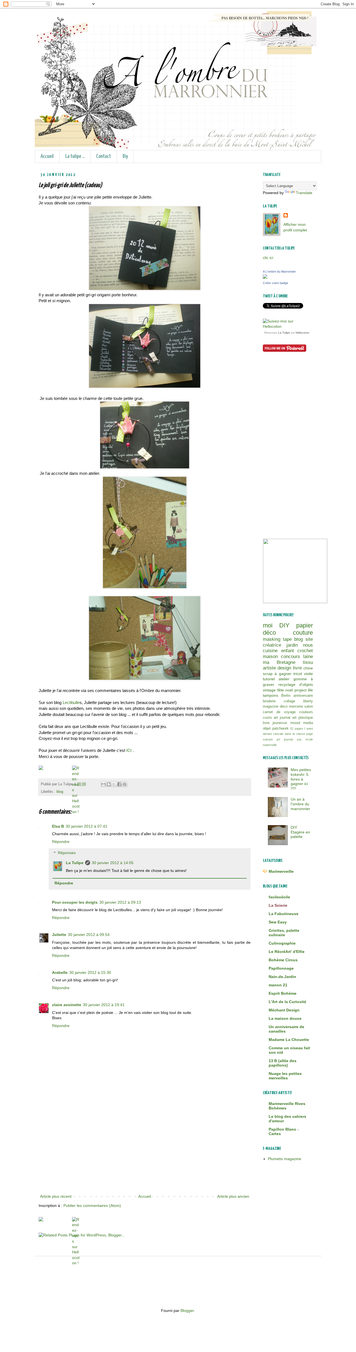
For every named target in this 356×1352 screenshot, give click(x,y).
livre (297, 668)
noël (289, 690)
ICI (129, 750)
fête (280, 690)
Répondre (61, 841)
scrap (268, 673)
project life (304, 690)
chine (308, 668)
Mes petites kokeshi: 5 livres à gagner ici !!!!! (301, 779)
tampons (270, 695)
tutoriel (269, 679)
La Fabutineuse (283, 913)
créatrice (272, 645)
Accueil (47, 156)
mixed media (301, 723)
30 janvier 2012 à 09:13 (120, 902)
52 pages (296, 728)
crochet (305, 650)
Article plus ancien (233, 1196)
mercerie (296, 706)
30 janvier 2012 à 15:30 (90, 972)
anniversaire (303, 696)
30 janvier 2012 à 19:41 (104, 1005)
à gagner (283, 673)
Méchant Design (284, 1010)
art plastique (302, 718)
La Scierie (278, 905)
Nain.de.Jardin (282, 976)
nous (308, 645)
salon (308, 706)
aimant (267, 733)
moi (268, 625)
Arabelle (60, 972)
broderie (269, 701)
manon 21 (278, 985)
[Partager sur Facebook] (119, 784)
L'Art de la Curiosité (287, 1001)
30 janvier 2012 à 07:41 (86, 826)
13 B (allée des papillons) (282, 1062)
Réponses (67, 853)
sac (299, 739)
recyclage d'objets (295, 684)
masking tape (277, 639)
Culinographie (282, 943)
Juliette (59, 934)
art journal (282, 718)
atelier (284, 679)
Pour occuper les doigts (75, 902)
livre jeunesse (275, 723)
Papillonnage (281, 968)
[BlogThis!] (109, 784)
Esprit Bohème (282, 993)
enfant (287, 650)
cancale (278, 733)
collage (289, 701)
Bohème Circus (283, 960)
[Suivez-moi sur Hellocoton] (288, 326)
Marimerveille (281, 871)
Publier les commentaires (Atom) (92, 1205)
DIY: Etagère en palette (300, 832)
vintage (269, 690)
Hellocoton (302, 332)
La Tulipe (74, 862)
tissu (308, 662)
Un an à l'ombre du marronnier (300, 804)
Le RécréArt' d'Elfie (287, 951)
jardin (292, 645)
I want (308, 728)
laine (308, 656)
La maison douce (285, 1018)
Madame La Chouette (289, 1039)
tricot (297, 673)
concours (290, 656)
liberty (308, 701)
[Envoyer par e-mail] (103, 784)
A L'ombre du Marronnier (279, 271)
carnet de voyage (279, 712)
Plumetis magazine (284, 1159)
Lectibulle (71, 702)
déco (269, 632)
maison (270, 656)
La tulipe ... (75, 156)
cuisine (270, 650)
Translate (304, 192)
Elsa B (58, 826)
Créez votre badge (275, 283)
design (284, 668)
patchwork (280, 728)
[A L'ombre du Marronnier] (265, 277)
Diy (125, 156)
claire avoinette (66, 1005)
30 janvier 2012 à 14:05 (113, 862)
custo (267, 718)
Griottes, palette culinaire (284, 932)
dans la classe (295, 733)
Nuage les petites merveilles (285, 1075)
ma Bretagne (279, 662)
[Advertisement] (144, 1151)
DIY (284, 625)
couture (303, 632)
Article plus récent (55, 1196)
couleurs (306, 712)
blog (59, 792)
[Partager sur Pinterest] (124, 784)
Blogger (187, 1310)
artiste (269, 668)
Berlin (285, 696)
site (309, 639)
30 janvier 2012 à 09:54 (89, 934)
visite (308, 673)
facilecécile (279, 897)
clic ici (268, 257)
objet (267, 728)
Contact (103, 156)
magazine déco (275, 706)
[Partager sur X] (114, 784)
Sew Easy (278, 922)
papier (304, 625)
